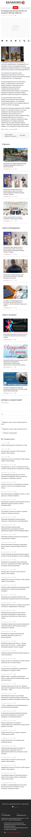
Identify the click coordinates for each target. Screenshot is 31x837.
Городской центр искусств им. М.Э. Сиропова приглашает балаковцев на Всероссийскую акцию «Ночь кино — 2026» (15, 687)
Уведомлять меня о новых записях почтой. (14, 429)
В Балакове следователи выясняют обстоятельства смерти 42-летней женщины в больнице (13, 276)
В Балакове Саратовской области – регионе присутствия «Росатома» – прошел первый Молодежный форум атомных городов (13, 192)
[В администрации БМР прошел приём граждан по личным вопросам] (15, 650)
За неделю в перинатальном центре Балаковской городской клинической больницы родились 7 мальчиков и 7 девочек (15, 625)
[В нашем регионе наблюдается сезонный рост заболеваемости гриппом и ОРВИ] (15, 666)
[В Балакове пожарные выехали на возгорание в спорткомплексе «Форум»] (15, 534)
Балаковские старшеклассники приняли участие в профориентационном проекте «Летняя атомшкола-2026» (15, 503)
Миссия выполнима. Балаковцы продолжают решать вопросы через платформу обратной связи (14, 546)
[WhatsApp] (28, 41)
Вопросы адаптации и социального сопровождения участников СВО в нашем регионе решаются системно (15, 724)
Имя (2, 414)
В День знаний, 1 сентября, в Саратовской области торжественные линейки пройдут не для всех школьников (15, 678)
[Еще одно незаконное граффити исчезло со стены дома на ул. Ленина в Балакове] (15, 491)
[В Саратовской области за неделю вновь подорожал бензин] (15, 738)
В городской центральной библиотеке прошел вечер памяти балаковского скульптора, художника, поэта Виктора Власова (14, 715)
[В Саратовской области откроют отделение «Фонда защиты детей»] (15, 208)
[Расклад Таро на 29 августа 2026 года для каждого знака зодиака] (15, 569)
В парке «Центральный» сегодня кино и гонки (14, 445)
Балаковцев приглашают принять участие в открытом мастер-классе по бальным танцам (15, 335)
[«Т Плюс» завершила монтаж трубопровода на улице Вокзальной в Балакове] (15, 703)
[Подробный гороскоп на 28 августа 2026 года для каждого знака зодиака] (15, 765)
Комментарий (5, 402)
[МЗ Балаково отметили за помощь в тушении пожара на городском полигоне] (15, 509)
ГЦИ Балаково (13, 129)
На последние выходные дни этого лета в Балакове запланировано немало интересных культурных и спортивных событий (14, 476)
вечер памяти (5, 129)
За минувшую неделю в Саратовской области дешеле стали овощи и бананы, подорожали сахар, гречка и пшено (14, 777)
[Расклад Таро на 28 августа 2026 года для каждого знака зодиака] (15, 757)
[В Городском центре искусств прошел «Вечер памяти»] (15, 15)
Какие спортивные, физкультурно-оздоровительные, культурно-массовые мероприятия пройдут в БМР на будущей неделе (15, 528)
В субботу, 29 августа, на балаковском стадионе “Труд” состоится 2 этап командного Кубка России (15, 486)
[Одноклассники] (11, 41)
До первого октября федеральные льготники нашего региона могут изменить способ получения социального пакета (15, 303)
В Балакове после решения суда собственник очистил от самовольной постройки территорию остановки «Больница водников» (15, 563)
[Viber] (24, 41)
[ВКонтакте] (6, 41)
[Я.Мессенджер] (2, 41)
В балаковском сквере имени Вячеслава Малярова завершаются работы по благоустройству (14, 165)
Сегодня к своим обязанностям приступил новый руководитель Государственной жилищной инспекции (15, 589)
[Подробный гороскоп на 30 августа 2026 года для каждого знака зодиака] (8, 456)
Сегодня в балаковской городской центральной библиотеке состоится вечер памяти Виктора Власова (15, 389)
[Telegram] (15, 41)
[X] (20, 41)
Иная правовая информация (14, 832)
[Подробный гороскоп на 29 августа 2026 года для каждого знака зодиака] (15, 577)
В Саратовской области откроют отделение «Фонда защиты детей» (13, 217)
